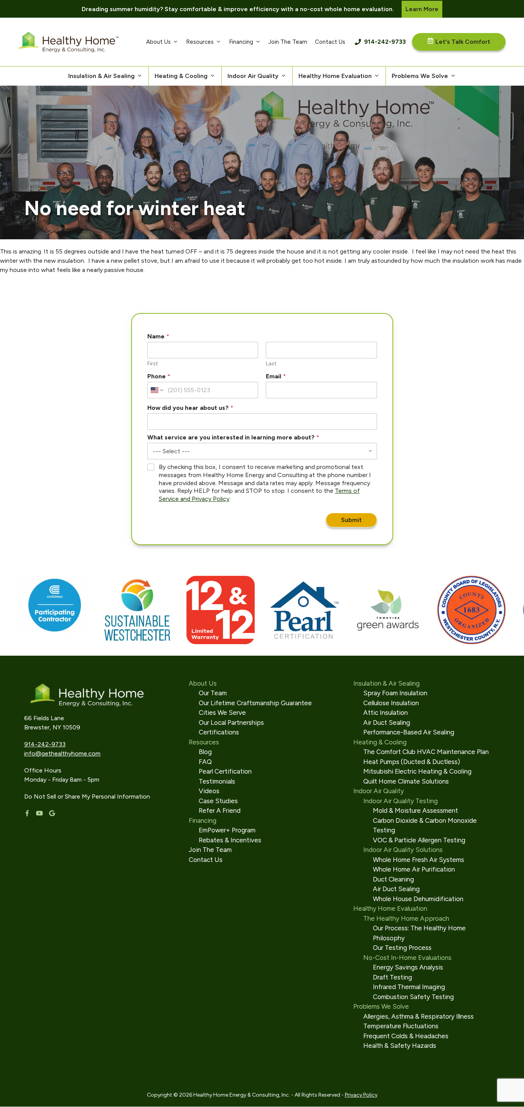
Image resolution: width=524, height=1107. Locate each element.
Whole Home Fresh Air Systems (418, 859)
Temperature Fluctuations (400, 1026)
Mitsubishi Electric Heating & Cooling (417, 771)
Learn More (421, 9)
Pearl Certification (225, 771)
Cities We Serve (222, 712)
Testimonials (217, 781)
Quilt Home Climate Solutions (406, 781)
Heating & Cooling (181, 76)
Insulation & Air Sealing (101, 76)
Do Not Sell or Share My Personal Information (87, 796)
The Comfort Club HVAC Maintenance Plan (426, 752)
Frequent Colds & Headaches (405, 1036)
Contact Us (330, 41)
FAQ (205, 762)
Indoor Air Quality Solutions (403, 849)
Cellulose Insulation (391, 703)
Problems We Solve (420, 76)
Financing (241, 41)
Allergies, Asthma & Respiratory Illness (418, 1016)
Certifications (219, 732)
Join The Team (288, 41)
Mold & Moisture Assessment (415, 810)
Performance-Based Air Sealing (408, 732)
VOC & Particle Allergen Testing (419, 840)
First (152, 363)
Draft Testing (392, 977)
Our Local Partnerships (231, 722)
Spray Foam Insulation (395, 693)
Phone (158, 376)
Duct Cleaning (393, 879)
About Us (158, 41)
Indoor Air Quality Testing (400, 801)
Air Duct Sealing (386, 722)
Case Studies (218, 801)
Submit (351, 520)
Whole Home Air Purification (414, 869)
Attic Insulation (385, 712)
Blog (205, 752)
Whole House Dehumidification (418, 899)
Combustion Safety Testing (413, 997)
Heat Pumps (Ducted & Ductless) (411, 762)
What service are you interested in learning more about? (233, 437)
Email (276, 376)
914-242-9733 (385, 41)
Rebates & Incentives (230, 840)
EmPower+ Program (227, 830)
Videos (209, 791)
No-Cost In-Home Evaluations (407, 957)
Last (271, 363)
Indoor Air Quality (252, 76)
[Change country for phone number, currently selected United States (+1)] (156, 390)
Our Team (213, 693)
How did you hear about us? (190, 407)
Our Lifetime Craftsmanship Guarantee (255, 703)
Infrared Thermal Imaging (409, 987)
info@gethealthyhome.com (62, 753)
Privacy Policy (361, 1095)
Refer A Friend (220, 810)
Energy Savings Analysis (408, 967)
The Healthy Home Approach (406, 918)
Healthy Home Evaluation (335, 76)
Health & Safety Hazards (399, 1045)
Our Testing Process (402, 947)
